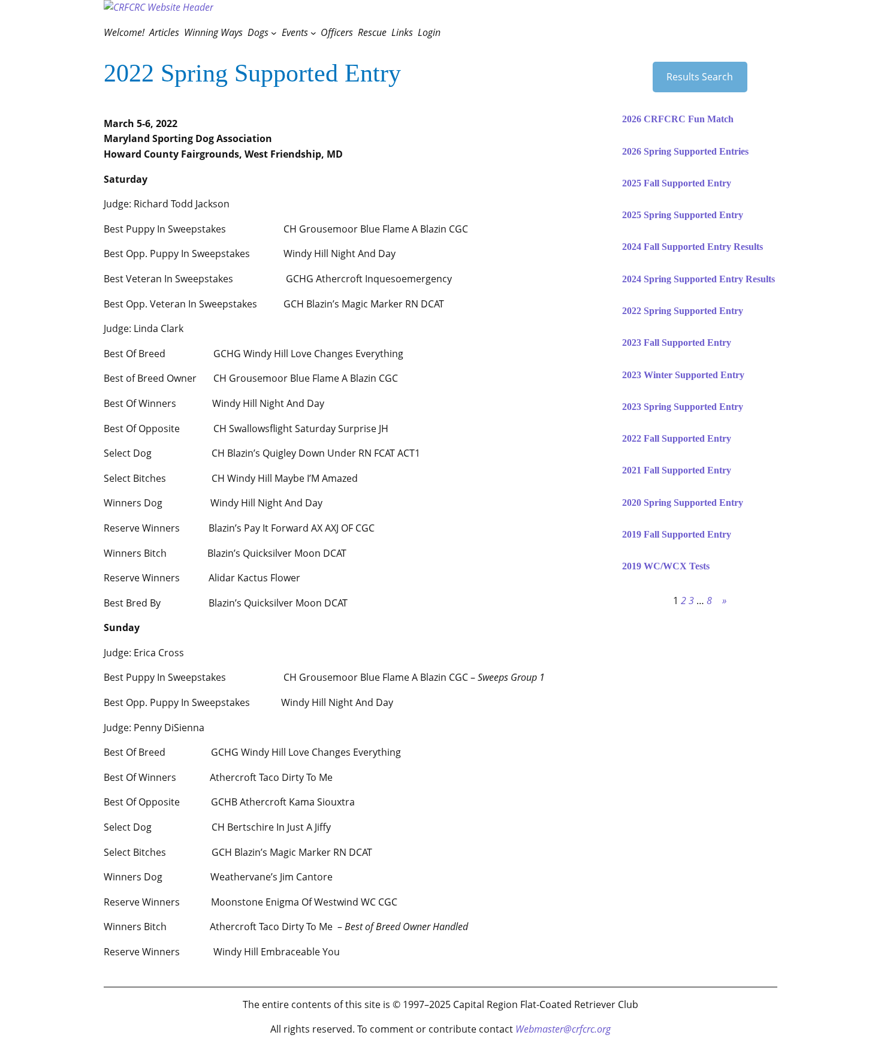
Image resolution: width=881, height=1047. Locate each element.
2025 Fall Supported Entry (676, 183)
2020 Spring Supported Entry (682, 503)
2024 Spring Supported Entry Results (698, 279)
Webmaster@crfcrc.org (563, 1029)
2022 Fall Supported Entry (676, 438)
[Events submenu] (313, 33)
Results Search (699, 76)
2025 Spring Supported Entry (682, 215)
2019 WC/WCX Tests (666, 566)
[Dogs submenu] (274, 33)
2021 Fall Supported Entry (676, 470)
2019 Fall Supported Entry (676, 534)
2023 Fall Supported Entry (676, 343)
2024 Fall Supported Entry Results (692, 247)
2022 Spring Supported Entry (682, 311)
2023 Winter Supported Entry (683, 375)
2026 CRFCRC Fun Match (678, 119)
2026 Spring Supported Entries (685, 151)
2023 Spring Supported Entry (682, 407)
